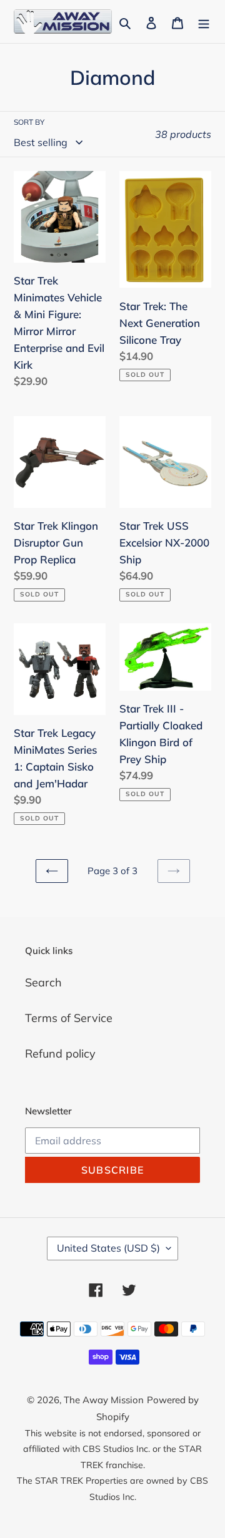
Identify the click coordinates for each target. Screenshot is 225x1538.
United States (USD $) (108, 1248)
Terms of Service (68, 1018)
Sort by (29, 122)
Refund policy (60, 1053)
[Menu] (204, 21)
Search (43, 982)
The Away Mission (104, 1400)
